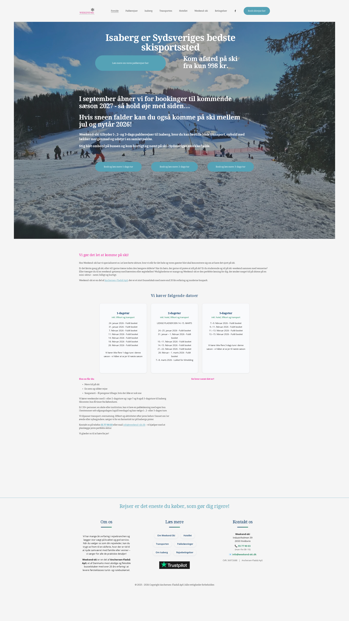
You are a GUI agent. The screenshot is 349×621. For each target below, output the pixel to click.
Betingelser (221, 11)
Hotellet (183, 11)
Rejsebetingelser (184, 552)
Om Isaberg (162, 552)
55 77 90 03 (244, 545)
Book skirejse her (257, 11)
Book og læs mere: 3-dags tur (230, 166)
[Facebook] (235, 11)
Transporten (166, 11)
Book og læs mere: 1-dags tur (118, 166)
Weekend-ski (201, 11)
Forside (115, 11)
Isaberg (149, 11)
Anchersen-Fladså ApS (116, 280)
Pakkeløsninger (185, 543)
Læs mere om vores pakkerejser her (130, 63)
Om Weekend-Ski (166, 535)
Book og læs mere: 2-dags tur (174, 166)
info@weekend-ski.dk (134, 425)
